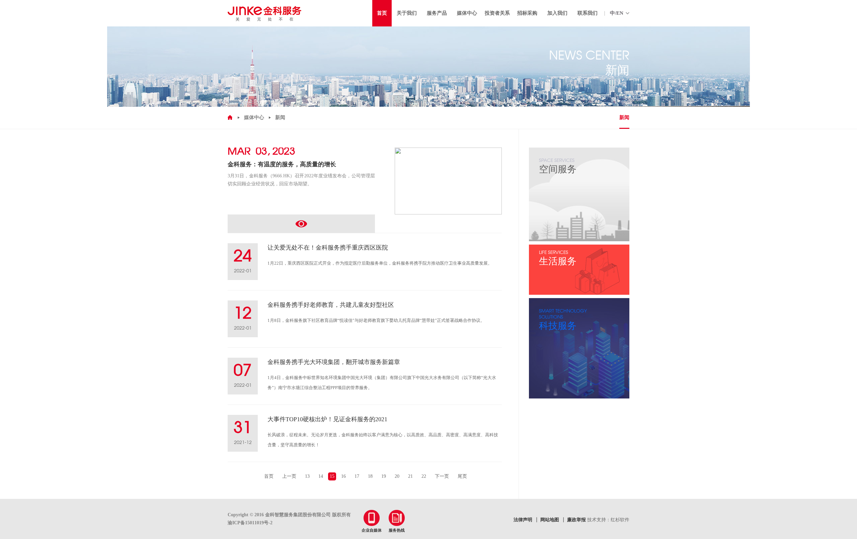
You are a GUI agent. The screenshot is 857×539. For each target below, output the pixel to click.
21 (410, 476)
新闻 (624, 117)
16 (343, 476)
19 (383, 476)
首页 (269, 476)
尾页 (462, 476)
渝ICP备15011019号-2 (250, 522)
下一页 (442, 476)
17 (357, 476)
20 (397, 476)
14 (320, 476)
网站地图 (549, 519)
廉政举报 (576, 519)
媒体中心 (254, 117)
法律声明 (523, 519)
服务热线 (397, 530)
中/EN (616, 13)
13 (307, 476)
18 (370, 476)
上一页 (289, 476)
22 (423, 476)
